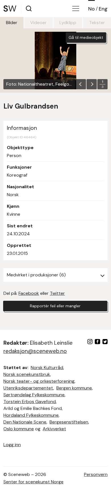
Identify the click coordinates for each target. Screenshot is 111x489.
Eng (103, 8)
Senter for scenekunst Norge (33, 482)
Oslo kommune (18, 429)
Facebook (28, 293)
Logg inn (12, 445)
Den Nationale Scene (24, 422)
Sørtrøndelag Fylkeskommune (34, 395)
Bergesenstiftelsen (69, 422)
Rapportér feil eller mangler (55, 305)
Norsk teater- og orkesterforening (39, 381)
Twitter (57, 293)
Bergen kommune (74, 388)
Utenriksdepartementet (28, 388)
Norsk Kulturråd (47, 368)
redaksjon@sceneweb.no (35, 351)
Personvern (96, 474)
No (91, 8)
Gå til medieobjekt (86, 37)
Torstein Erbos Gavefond (29, 402)
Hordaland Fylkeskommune (31, 415)
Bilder (11, 23)
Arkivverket (54, 429)
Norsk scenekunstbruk (26, 374)
